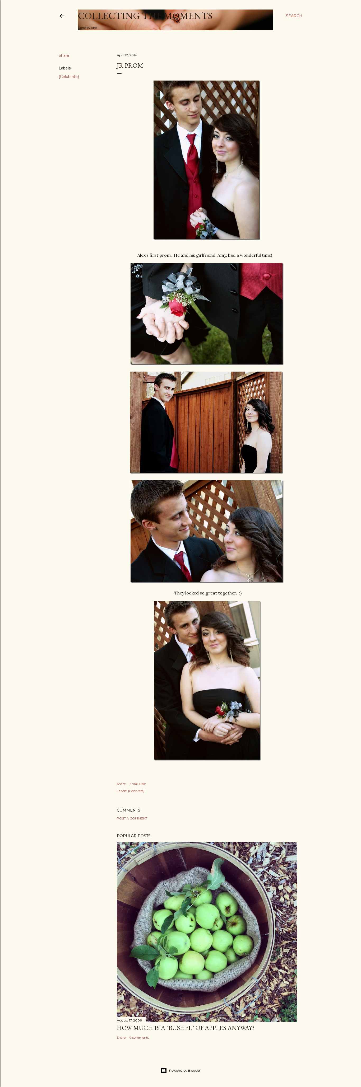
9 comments (139, 1037)
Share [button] (64, 55)
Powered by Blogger (184, 1070)
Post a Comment (132, 818)
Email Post (137, 784)
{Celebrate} (69, 76)
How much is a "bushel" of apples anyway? (185, 1028)
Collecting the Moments (145, 16)
